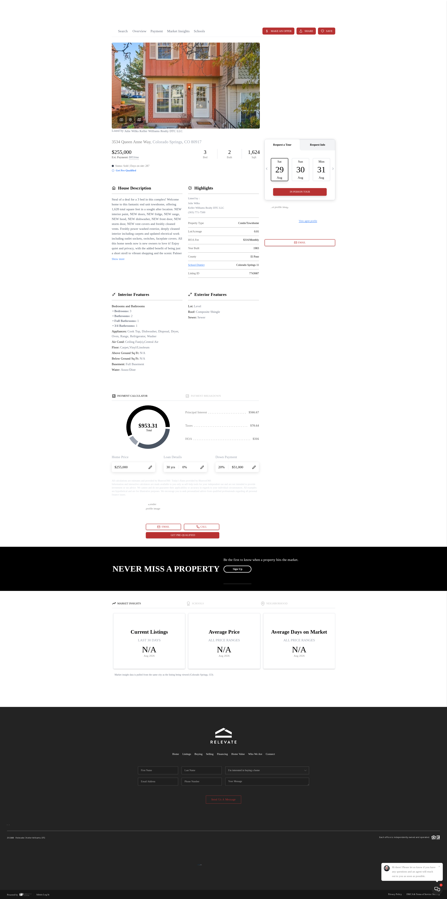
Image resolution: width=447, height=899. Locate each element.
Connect (270, 754)
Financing (222, 754)
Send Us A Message (223, 799)
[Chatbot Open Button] (437, 889)
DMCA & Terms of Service (418, 894)
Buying (199, 754)
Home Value (238, 754)
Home (175, 754)
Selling (210, 754)
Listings (186, 754)
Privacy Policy (395, 894)
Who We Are (255, 754)
